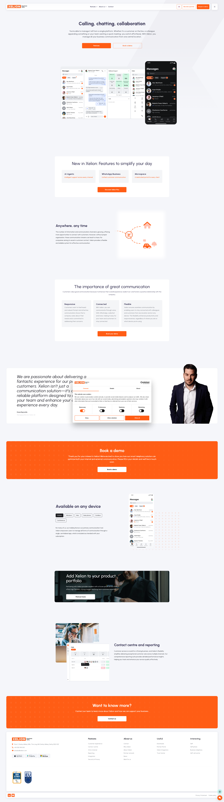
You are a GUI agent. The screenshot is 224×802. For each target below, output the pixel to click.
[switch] (102, 410)
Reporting (91, 753)
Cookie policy (212, 795)
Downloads (160, 743)
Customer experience (95, 743)
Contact (111, 7)
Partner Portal (161, 747)
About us (102, 7)
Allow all (137, 418)
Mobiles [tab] (59, 515)
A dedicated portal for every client (147, 177)
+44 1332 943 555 (19, 747)
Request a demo (203, 6)
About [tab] (138, 388)
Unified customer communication (114, 177)
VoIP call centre (195, 753)
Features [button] (96, 46)
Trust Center (161, 753)
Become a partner (189, 6)
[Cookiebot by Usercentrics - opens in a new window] (141, 382)
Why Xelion (127, 747)
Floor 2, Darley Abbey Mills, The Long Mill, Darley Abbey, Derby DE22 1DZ (36, 744)
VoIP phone (193, 747)
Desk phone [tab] (87, 515)
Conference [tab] (61, 520)
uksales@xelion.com (20, 750)
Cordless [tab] (98, 515)
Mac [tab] (77, 515)
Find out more (81, 597)
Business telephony (196, 750)
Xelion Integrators (162, 750)
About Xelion (128, 750)
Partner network (129, 753)
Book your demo (112, 334)
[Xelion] (17, 6)
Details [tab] (112, 388)
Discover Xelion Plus (112, 190)
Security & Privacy (94, 759)
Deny (86, 418)
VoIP (191, 743)
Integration (91, 756)
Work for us (127, 759)
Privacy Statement (201, 795)
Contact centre (93, 747)
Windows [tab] (69, 515)
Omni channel (92, 750)
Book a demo (127, 46)
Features (93, 7)
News (125, 756)
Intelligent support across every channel (78, 177)
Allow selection (112, 418)
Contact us (112, 719)
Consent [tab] (85, 388)
